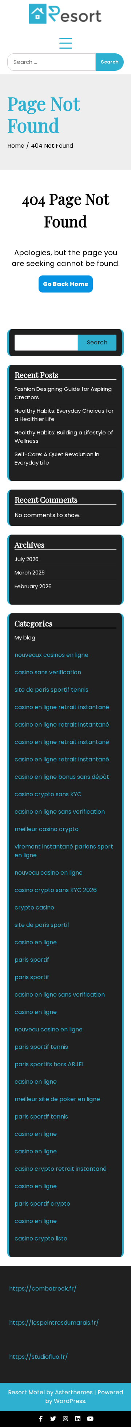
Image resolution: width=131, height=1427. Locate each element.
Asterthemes (74, 1392)
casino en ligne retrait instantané (62, 707)
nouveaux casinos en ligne (51, 655)
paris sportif (32, 960)
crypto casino (34, 907)
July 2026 (27, 559)
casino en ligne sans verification (60, 811)
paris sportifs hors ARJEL (49, 1064)
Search (97, 342)
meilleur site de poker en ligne (57, 1099)
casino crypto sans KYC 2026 (56, 890)
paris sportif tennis (41, 1047)
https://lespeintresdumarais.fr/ (54, 1322)
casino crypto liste (41, 1238)
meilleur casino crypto (47, 829)
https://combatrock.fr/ (43, 1288)
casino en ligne (36, 942)
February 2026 (33, 586)
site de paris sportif (42, 925)
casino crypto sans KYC (48, 794)
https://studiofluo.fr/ (38, 1357)
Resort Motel (26, 1392)
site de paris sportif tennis (51, 690)
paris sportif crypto (42, 1203)
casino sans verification (48, 672)
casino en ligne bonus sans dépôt (62, 777)
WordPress (69, 1401)
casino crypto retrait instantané (61, 1169)
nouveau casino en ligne (49, 872)
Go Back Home (65, 284)
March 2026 (30, 572)
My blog (25, 637)
